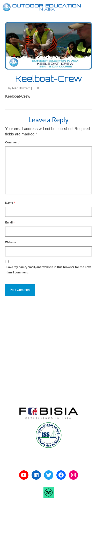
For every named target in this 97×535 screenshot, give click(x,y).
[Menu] (87, 7)
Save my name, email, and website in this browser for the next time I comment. (48, 269)
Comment (12, 142)
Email (9, 222)
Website (10, 242)
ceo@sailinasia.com (26, 369)
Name (10, 202)
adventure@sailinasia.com (31, 349)
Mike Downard (21, 88)
